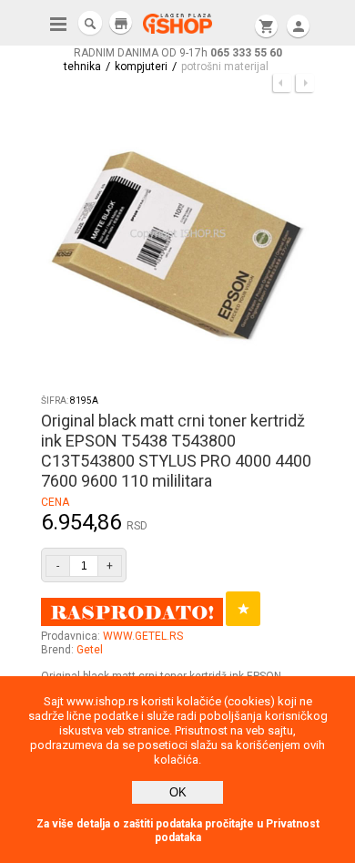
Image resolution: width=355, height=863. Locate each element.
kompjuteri (141, 66)
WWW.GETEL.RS (143, 636)
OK (178, 792)
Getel (89, 649)
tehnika (82, 66)
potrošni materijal (225, 66)
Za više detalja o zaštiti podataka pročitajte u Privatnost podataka (178, 830)
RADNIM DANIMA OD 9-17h (178, 52)
